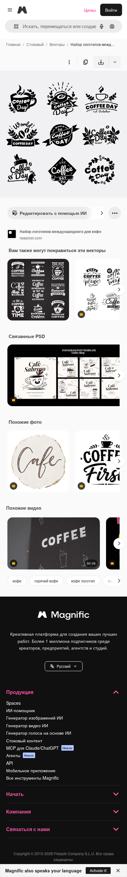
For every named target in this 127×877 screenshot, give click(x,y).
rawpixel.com (31, 237)
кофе (17, 580)
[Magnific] (63, 616)
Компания (18, 811)
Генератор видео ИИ (27, 725)
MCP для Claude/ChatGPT (39, 748)
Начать (15, 793)
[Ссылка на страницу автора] (11, 234)
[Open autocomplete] (13, 26)
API (9, 763)
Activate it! (98, 870)
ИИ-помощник (20, 710)
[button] (64, 666)
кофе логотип (83, 580)
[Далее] (101, 213)
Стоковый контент (24, 740)
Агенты (20, 755)
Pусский (64, 666)
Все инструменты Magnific (32, 778)
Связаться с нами (28, 829)
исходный (41, 82)
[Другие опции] (69, 62)
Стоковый (35, 44)
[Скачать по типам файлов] (115, 62)
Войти (111, 10)
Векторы (57, 44)
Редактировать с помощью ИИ (53, 213)
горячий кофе (46, 580)
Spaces (13, 703)
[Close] (118, 870)
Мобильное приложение (30, 770)
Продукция (19, 691)
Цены (90, 10)
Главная (13, 44)
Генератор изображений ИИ (34, 718)
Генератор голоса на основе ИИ (38, 733)
